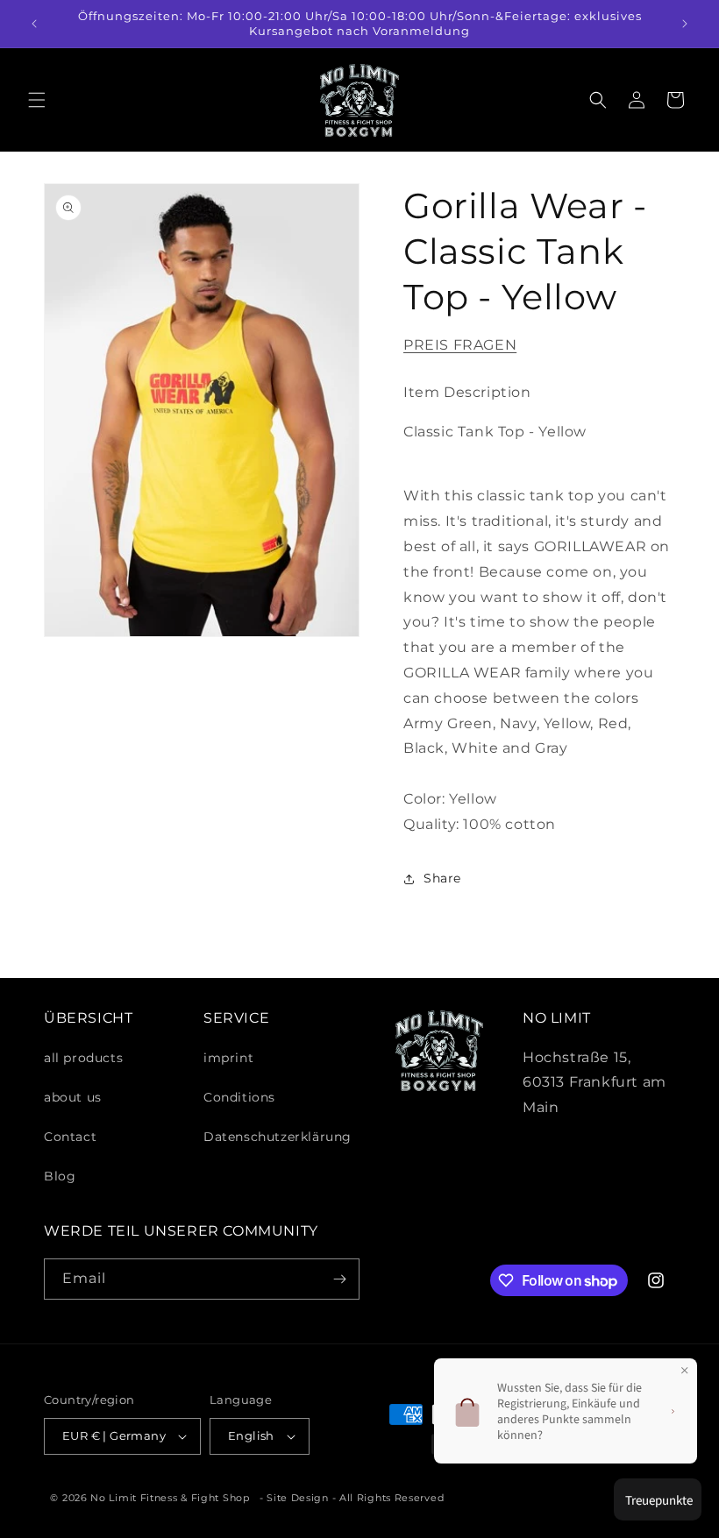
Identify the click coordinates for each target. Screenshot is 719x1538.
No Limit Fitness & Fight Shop (169, 1498)
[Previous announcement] (34, 23)
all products (83, 1058)
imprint (228, 1058)
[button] (37, 100)
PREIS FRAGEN (459, 345)
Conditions (239, 1097)
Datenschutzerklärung (277, 1137)
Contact (70, 1137)
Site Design (298, 1498)
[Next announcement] (685, 23)
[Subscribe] (339, 1279)
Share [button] (442, 878)
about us (73, 1097)
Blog (59, 1176)
